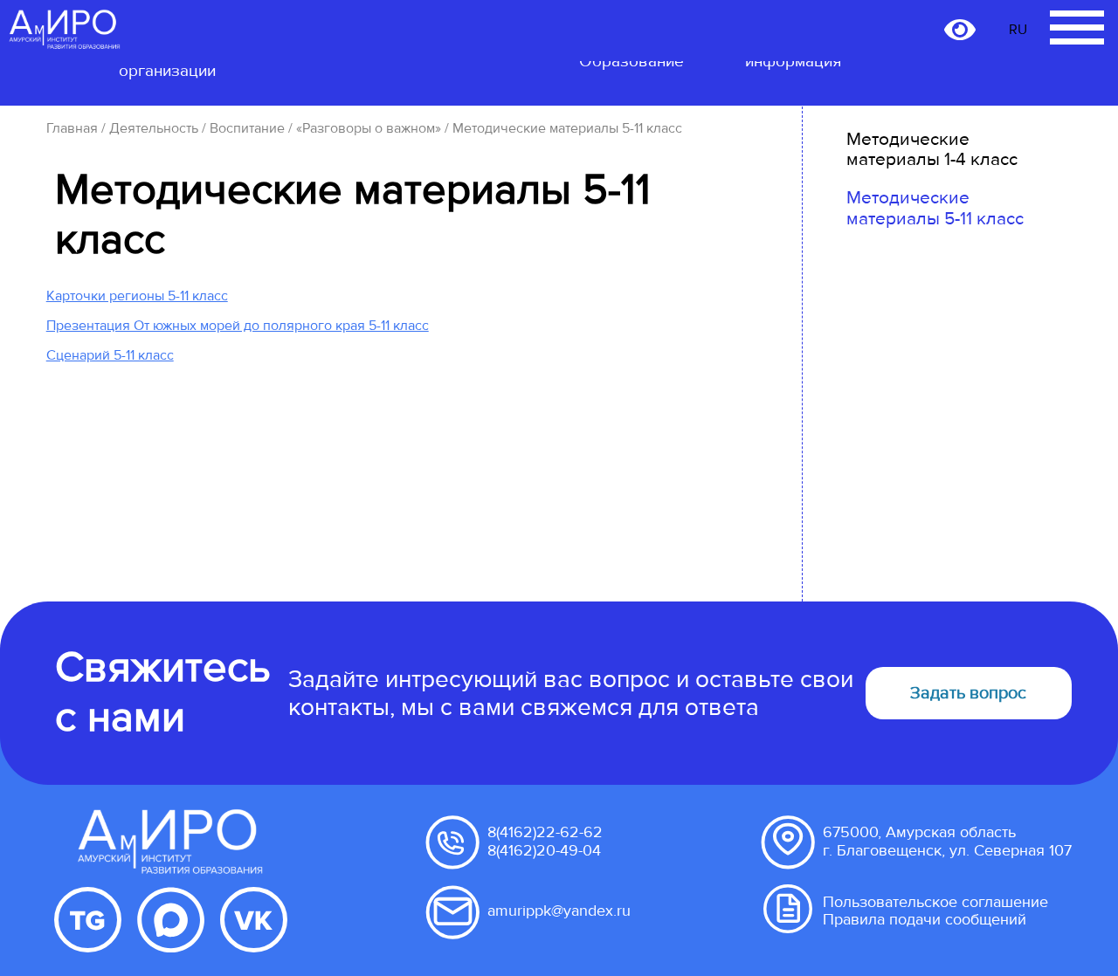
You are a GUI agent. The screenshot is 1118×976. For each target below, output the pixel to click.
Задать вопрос (968, 693)
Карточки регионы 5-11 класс (137, 296)
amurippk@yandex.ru (559, 911)
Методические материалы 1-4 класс (932, 149)
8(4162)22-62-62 (545, 832)
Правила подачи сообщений (924, 920)
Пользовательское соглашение (935, 902)
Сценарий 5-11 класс (110, 355)
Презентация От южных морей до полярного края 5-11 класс (237, 325)
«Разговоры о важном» (368, 128)
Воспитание (247, 128)
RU (1018, 29)
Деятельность (153, 128)
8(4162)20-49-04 (544, 851)
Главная (72, 128)
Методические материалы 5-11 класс (935, 208)
